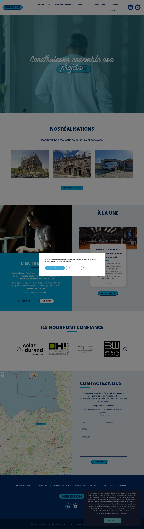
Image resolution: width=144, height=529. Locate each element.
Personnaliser (74, 268)
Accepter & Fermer (55, 268)
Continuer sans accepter (92, 268)
